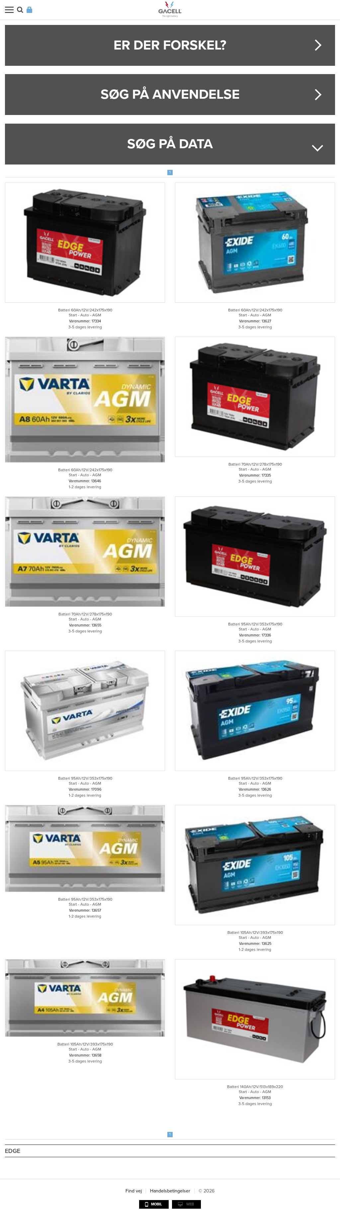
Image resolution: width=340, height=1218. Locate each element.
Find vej (134, 1191)
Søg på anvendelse (170, 94)
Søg (20, 10)
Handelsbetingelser (170, 1191)
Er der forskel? (170, 45)
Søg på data (170, 144)
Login (29, 10)
